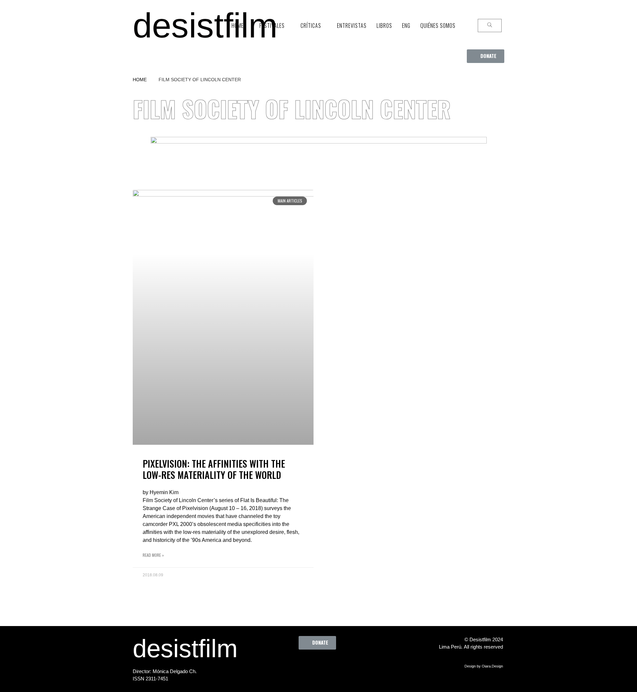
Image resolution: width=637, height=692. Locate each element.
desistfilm (205, 25)
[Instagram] (320, 664)
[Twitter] (302, 664)
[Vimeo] (338, 664)
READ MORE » (153, 555)
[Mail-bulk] (357, 664)
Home (140, 79)
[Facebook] (284, 664)
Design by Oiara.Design (483, 666)
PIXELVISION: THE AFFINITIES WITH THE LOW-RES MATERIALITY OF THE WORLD (214, 469)
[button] (485, 56)
